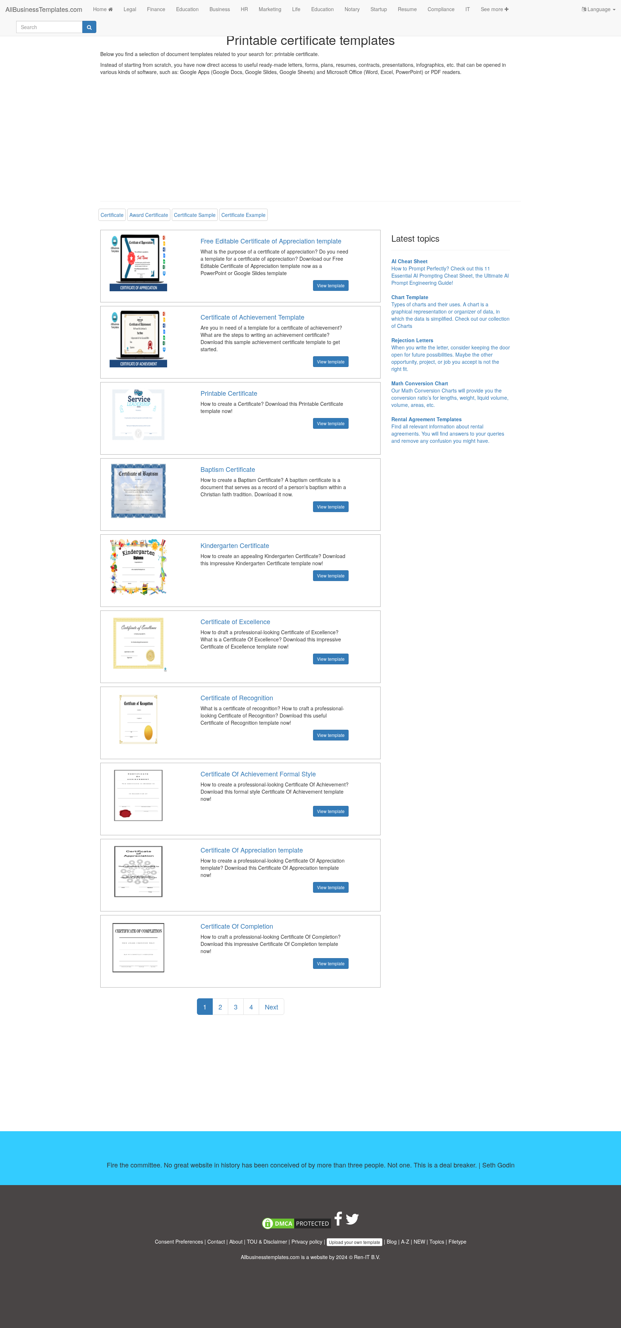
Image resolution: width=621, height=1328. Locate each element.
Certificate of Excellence (235, 621)
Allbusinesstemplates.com (270, 1256)
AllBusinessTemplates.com (43, 9)
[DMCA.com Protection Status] (296, 1222)
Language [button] (599, 9)
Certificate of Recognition (237, 697)
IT (467, 9)
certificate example (243, 214)
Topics (436, 1241)
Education (187, 9)
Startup (379, 9)
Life (296, 9)
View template (331, 285)
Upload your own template (354, 1242)
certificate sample (195, 214)
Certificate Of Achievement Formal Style (258, 773)
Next (271, 1006)
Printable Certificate (229, 393)
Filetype (457, 1241)
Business (220, 9)
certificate (112, 214)
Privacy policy (306, 1241)
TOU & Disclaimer (267, 1241)
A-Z (405, 1241)
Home (100, 9)
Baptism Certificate (228, 469)
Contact (216, 1241)
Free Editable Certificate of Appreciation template (271, 240)
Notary (352, 9)
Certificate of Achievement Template (252, 316)
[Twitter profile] (352, 1222)
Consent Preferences (179, 1241)
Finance (156, 9)
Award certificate (148, 214)
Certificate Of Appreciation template (252, 849)
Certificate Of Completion (237, 925)
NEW (419, 1241)
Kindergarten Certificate (235, 545)
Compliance (441, 9)
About (236, 1241)
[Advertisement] (310, 143)
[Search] (89, 27)
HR (244, 9)
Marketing (270, 9)
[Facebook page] (338, 1222)
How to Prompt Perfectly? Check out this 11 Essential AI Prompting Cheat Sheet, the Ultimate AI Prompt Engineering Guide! (450, 271)
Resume (407, 9)
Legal (130, 9)
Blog (392, 1241)
